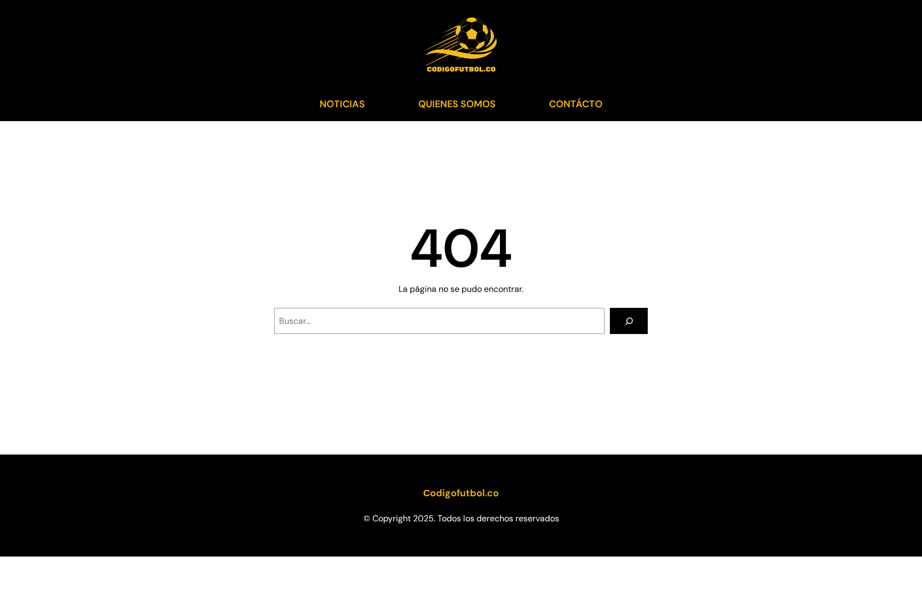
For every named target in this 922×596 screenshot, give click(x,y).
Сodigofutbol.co (461, 493)
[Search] (629, 321)
